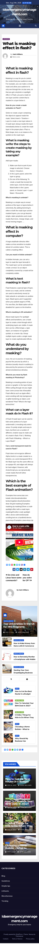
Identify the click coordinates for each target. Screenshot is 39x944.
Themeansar (19, 936)
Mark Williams (18, 54)
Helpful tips (19, 700)
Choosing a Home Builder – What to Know (16, 848)
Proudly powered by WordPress (13, 934)
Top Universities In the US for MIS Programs (19, 625)
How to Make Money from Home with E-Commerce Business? (24, 645)
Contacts (5, 939)
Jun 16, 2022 (11, 785)
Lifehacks (6, 39)
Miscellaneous (8, 621)
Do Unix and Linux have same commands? (13, 577)
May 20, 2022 (11, 807)
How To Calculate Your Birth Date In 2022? (19, 802)
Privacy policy (30, 939)
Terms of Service (17, 939)
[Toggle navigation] (20, 25)
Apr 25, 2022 (11, 829)
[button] (36, 26)
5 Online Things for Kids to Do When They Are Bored (19, 826)
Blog (17, 688)
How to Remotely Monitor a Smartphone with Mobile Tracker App (24, 659)
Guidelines (6, 881)
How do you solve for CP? (27, 577)
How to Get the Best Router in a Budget (17, 780)
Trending (5, 901)
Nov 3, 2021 (9, 632)
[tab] (11, 679)
